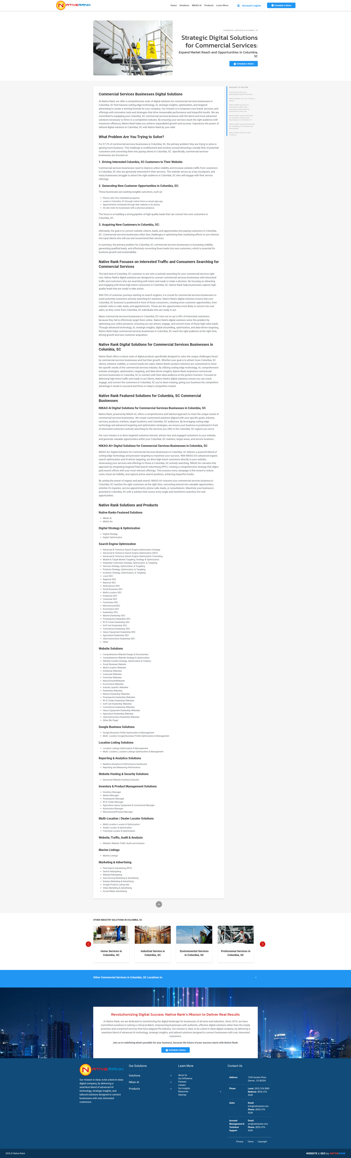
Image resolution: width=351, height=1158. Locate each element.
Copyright (262, 1141)
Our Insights (184, 1088)
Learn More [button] (222, 5)
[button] (88, 944)
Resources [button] (183, 1091)
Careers (182, 1085)
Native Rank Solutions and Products (240, 134)
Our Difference (185, 1078)
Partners (182, 1081)
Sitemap (182, 1094)
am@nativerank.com (258, 1124)
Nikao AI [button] (134, 1082)
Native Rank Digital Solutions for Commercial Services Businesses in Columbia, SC (241, 118)
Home (174, 5)
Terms (250, 1141)
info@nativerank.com (258, 1106)
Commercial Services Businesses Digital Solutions (241, 93)
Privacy (239, 1141)
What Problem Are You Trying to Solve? (242, 100)
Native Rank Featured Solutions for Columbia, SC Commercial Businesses (242, 126)
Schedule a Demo (282, 5)
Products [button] (209, 5)
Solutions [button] (184, 5)
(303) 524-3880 (261, 1088)
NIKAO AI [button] (197, 5)
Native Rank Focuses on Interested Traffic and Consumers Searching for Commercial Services (239, 108)
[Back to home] (73, 5)
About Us (182, 1075)
